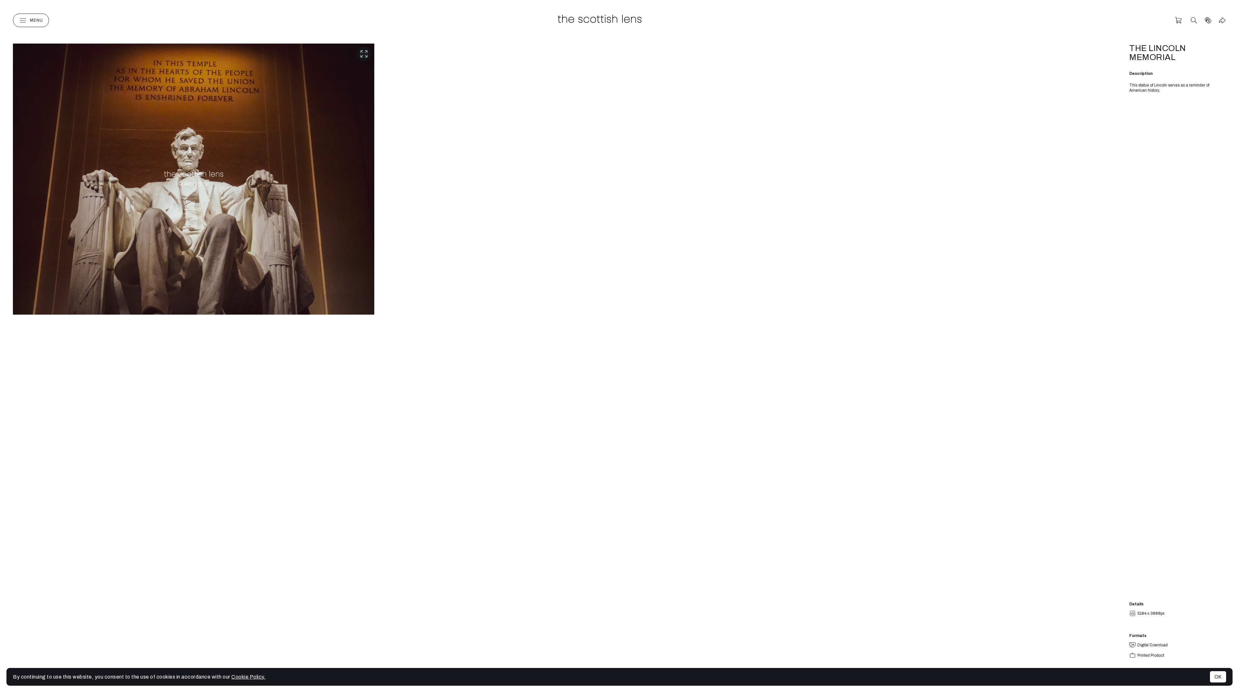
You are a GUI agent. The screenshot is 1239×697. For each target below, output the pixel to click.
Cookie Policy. (248, 677)
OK (1218, 677)
